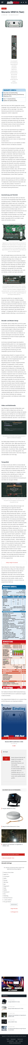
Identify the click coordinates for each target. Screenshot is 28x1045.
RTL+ (5, 894)
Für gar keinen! (7, 901)
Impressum (13, 1039)
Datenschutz (20, 1039)
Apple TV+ (6, 874)
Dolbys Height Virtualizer (12, 562)
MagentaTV (6, 886)
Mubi (5, 888)
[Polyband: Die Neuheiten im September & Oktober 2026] (14, 836)
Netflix (5, 890)
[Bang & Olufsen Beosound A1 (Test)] (14, 818)
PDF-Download (14, 743)
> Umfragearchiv (14, 912)
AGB (16, 1041)
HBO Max (6, 882)
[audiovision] (13, 2)
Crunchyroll (6, 876)
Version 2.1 (4, 1036)
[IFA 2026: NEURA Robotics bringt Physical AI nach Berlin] (4, 1028)
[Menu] (2, 2)
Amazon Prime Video (9, 872)
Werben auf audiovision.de (15, 1043)
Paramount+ (7, 892)
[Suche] (26, 2)
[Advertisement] (14, 929)
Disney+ (5, 880)
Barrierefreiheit (10, 1041)
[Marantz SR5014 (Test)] (14, 23)
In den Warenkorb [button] (15, 738)
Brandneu (5, 995)
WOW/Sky (6, 895)
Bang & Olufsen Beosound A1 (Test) (10, 826)
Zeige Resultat (14, 908)
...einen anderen (8, 899)
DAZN (5, 878)
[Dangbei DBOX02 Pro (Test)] (14, 800)
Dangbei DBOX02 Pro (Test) (8, 808)
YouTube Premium (8, 897)
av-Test (4, 8)
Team (8, 1039)
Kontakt (21, 1041)
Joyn (5, 884)
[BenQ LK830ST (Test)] (4, 1021)
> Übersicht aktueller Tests (8, 858)
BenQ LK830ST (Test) (12, 1022)
